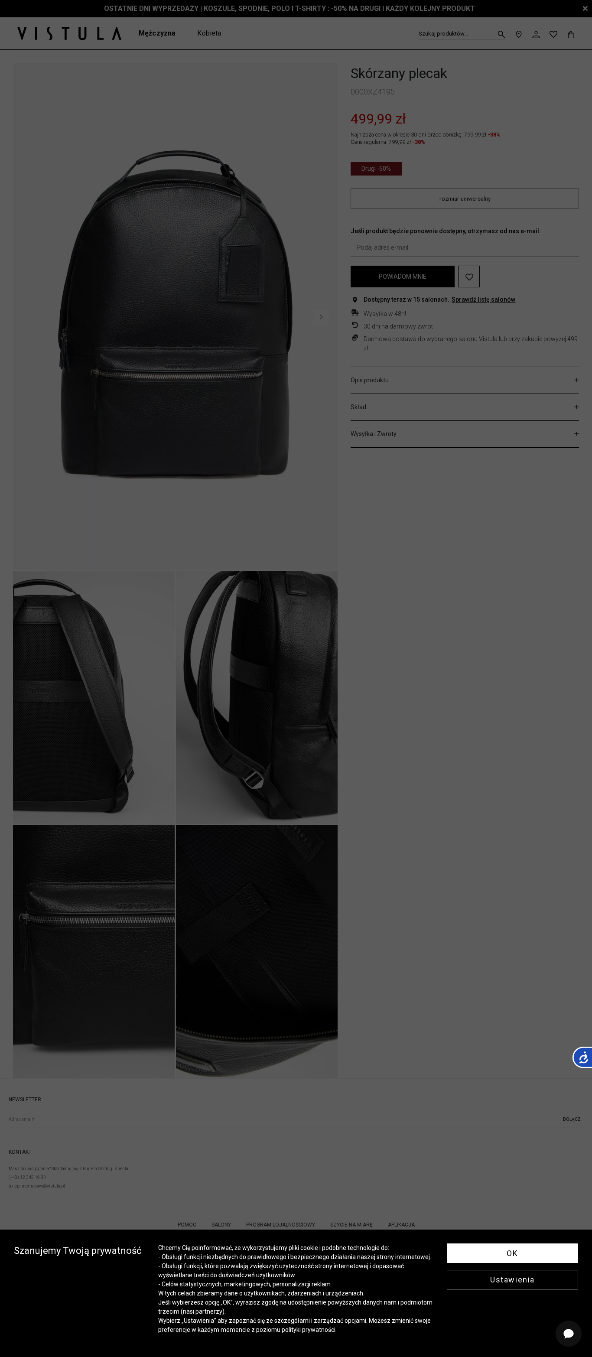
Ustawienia (512, 1279)
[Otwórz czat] (569, 1334)
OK (512, 1253)
